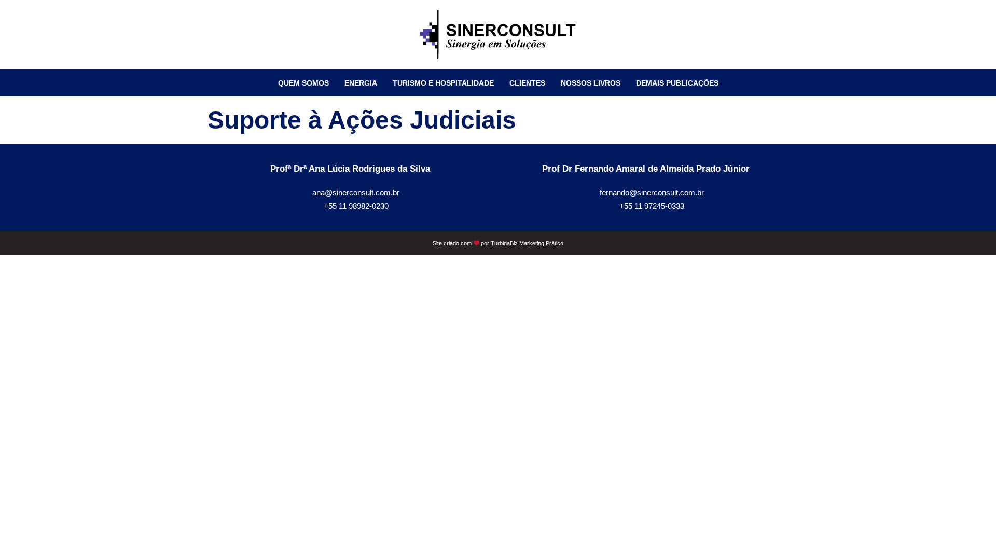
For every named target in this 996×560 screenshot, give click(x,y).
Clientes (527, 83)
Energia (360, 83)
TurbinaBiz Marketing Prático (527, 243)
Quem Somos (303, 83)
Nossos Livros (590, 83)
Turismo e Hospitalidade (443, 83)
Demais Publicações (677, 83)
